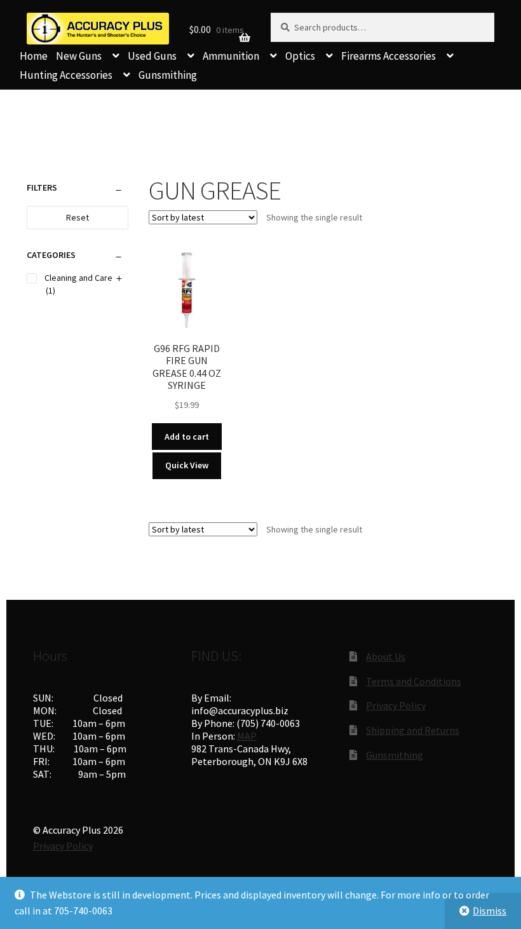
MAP (247, 735)
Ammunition (231, 56)
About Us (385, 656)
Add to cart (187, 436)
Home (34, 56)
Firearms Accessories (388, 56)
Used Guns (152, 56)
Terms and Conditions (413, 681)
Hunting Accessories (66, 75)
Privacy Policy (396, 705)
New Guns (79, 56)
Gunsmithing (168, 75)
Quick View (186, 465)
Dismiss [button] (489, 910)
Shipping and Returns (412, 730)
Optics (300, 56)
